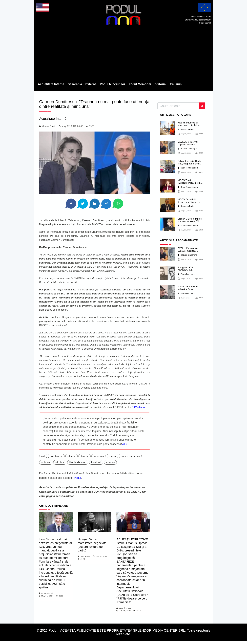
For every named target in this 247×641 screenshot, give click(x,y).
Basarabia (75, 84)
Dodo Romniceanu (189, 168)
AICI (124, 444)
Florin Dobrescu (187, 274)
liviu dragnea (56, 456)
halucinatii (96, 462)
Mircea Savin (49, 126)
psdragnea (99, 456)
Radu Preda (85, 556)
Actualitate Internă (51, 84)
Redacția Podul (187, 129)
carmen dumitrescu (130, 456)
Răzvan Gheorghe (188, 148)
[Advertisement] (123, 54)
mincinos (59, 462)
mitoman (110, 462)
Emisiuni (176, 84)
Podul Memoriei (140, 84)
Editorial (160, 84)
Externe (90, 84)
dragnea (84, 456)
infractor (71, 456)
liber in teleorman (77, 462)
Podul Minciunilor (112, 84)
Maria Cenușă (47, 593)
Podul (77, 477)
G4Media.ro (138, 407)
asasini (112, 456)
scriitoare (45, 462)
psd (43, 456)
